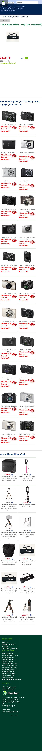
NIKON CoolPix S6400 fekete (9, 124)
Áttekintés (4, 20)
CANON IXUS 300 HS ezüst (9, 293)
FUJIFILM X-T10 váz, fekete (9, 406)
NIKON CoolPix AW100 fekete (27, 378)
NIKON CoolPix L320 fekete (27, 293)
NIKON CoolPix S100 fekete (9, 153)
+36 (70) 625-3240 (17, 9)
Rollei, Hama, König (22, 17)
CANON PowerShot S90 (9, 237)
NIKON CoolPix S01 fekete (27, 265)
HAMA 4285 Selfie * (27, 506)
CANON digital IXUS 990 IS (9, 321)
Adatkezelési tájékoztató (10, 648)
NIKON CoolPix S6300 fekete (9, 265)
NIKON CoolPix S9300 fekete (27, 349)
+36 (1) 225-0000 (5, 9)
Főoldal (4, 17)
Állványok (11, 17)
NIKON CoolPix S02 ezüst (9, 181)
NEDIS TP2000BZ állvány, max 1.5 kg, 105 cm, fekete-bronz (9, 508)
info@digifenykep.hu (8, 706)
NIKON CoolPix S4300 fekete (27, 321)
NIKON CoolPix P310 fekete (27, 124)
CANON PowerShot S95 (9, 209)
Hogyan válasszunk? (8, 689)
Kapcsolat (5, 642)
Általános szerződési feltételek (8, 645)
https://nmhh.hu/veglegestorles (10, 679)
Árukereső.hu (14, 715)
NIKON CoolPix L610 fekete (27, 434)
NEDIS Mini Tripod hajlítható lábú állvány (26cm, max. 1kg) (8, 536)
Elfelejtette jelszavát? (9, 687)
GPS (23, 7)
